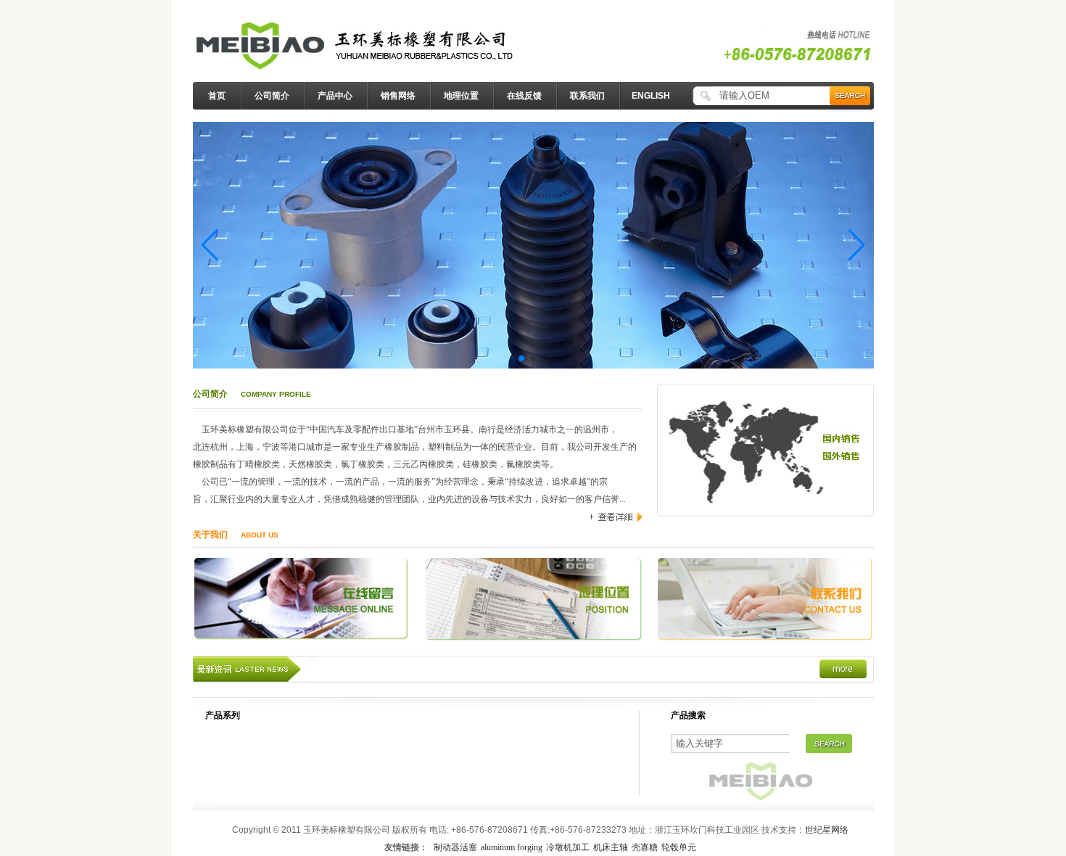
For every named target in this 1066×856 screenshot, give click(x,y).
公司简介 (272, 96)
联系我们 (587, 96)
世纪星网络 (826, 830)
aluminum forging (511, 847)
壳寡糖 (645, 847)
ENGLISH (651, 96)
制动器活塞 (455, 847)
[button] (210, 245)
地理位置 (461, 96)
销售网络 (398, 96)
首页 (217, 96)
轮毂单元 (678, 847)
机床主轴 (610, 847)
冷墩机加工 (568, 847)
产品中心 (335, 96)
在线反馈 (524, 96)
